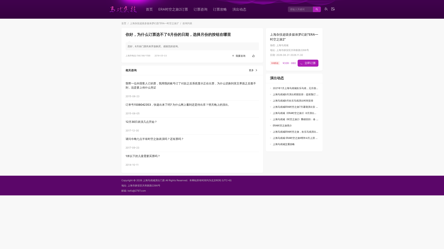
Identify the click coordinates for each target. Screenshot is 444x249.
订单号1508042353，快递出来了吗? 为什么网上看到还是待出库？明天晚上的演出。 (178, 104)
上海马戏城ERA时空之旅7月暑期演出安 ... (295, 106)
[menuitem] (149, 9)
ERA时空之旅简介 (282, 125)
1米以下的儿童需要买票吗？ (143, 156)
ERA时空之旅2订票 (173, 9)
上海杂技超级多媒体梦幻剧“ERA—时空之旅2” (154, 23)
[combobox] (299, 9)
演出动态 (239, 9)
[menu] (202, 9)
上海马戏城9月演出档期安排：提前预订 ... (295, 94)
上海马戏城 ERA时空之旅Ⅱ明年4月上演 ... (295, 137)
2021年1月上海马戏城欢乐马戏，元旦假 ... (296, 88)
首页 (149, 9)
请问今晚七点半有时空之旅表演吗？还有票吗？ (155, 139)
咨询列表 (187, 23)
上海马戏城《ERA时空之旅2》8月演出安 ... (296, 113)
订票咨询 (200, 9)
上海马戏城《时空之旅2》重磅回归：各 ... (295, 119)
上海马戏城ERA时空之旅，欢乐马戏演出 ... (296, 131)
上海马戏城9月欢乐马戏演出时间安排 (293, 100)
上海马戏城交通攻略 (284, 144)
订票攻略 (220, 9)
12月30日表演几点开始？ (141, 121)
